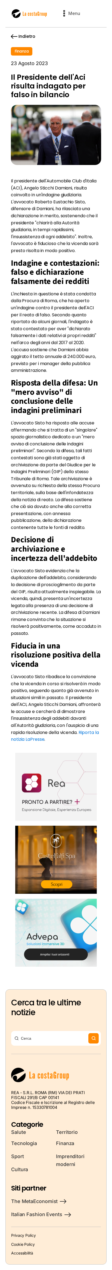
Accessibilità (22, 1253)
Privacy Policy (23, 1235)
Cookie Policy (23, 1244)
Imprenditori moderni (70, 1160)
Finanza (22, 51)
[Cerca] (93, 1038)
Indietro (26, 36)
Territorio (67, 1132)
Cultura (19, 1169)
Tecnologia (24, 1143)
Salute (18, 1132)
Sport (17, 1156)
